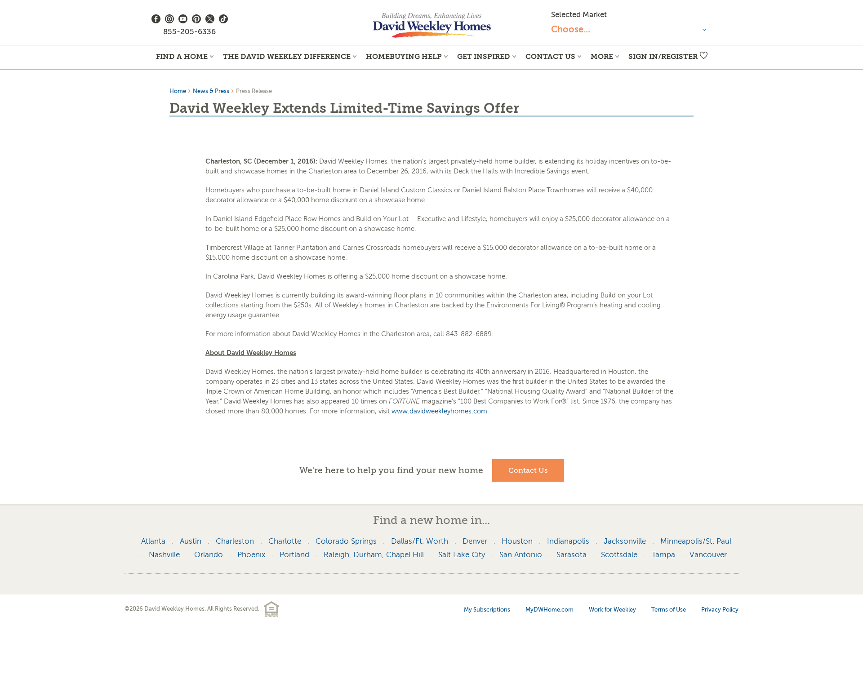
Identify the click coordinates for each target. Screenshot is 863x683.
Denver (475, 541)
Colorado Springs (346, 541)
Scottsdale (619, 554)
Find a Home (182, 56)
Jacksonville (625, 541)
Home (177, 91)
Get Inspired (483, 56)
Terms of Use (668, 609)
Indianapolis (568, 541)
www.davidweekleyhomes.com (439, 411)
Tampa (663, 554)
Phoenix (251, 554)
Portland (294, 554)
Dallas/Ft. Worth (419, 541)
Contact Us (550, 56)
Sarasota (571, 554)
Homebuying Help (404, 56)
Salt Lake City (461, 554)
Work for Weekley (612, 609)
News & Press (211, 91)
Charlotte (284, 541)
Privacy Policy (719, 609)
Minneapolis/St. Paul (695, 541)
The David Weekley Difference (287, 56)
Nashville (164, 554)
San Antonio (520, 554)
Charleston (235, 541)
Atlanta (153, 541)
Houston (517, 541)
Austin (190, 541)
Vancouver (708, 554)
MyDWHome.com (549, 609)
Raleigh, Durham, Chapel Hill (374, 554)
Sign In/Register (663, 56)
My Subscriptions (487, 609)
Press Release (254, 91)
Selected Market (579, 14)
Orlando (208, 554)
